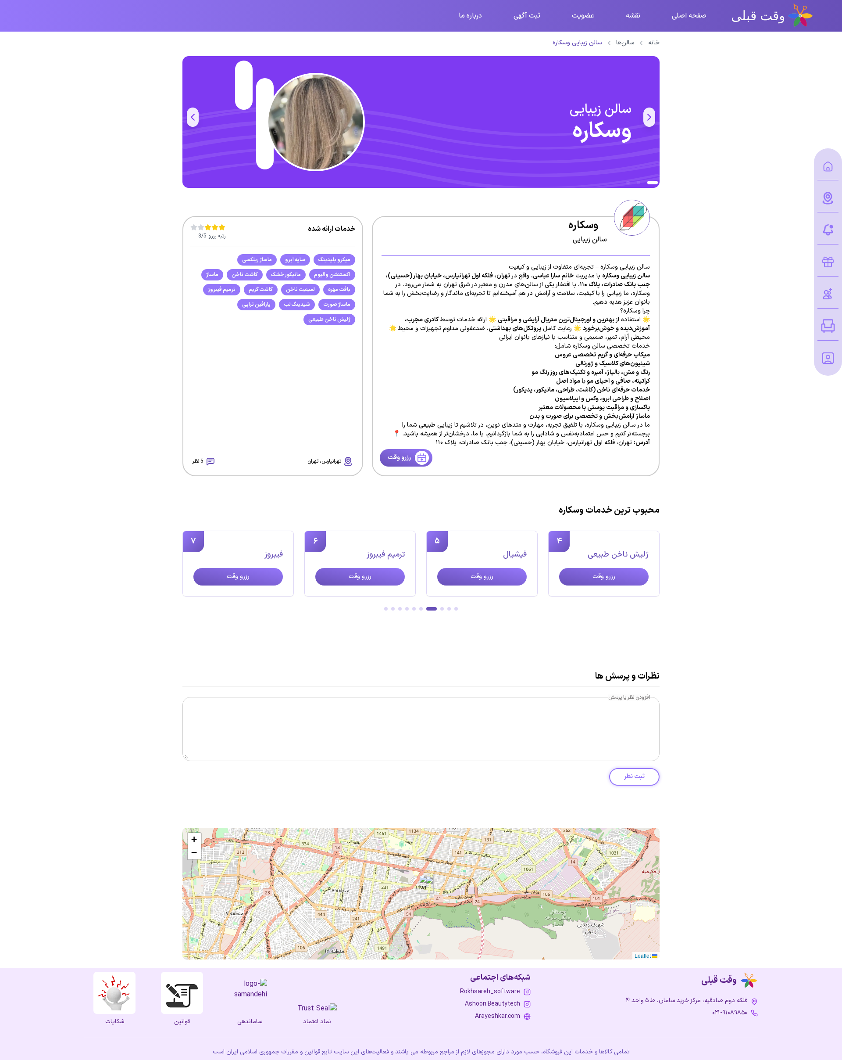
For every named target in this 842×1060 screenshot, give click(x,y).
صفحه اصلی (689, 16)
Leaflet (643, 955)
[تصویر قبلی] (649, 117)
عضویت (583, 16)
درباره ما (470, 16)
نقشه (633, 16)
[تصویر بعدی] (193, 117)
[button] (421, 885)
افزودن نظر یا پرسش (629, 697)
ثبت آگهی (527, 16)
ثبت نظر (634, 776)
